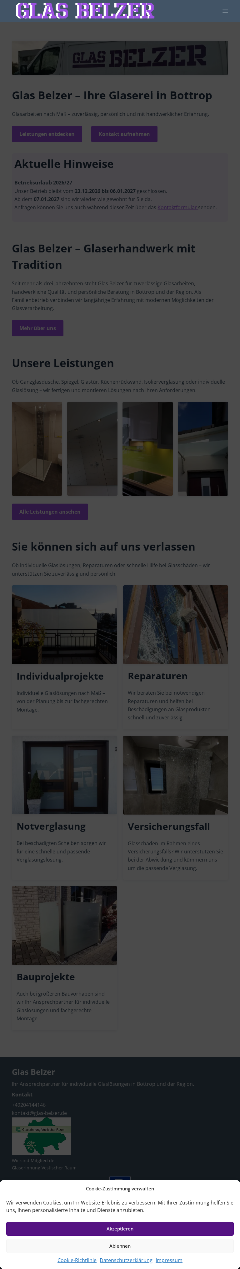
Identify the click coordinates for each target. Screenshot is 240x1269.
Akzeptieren (120, 1228)
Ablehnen (120, 1246)
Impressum (169, 1260)
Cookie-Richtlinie (77, 1260)
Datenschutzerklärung (126, 1260)
